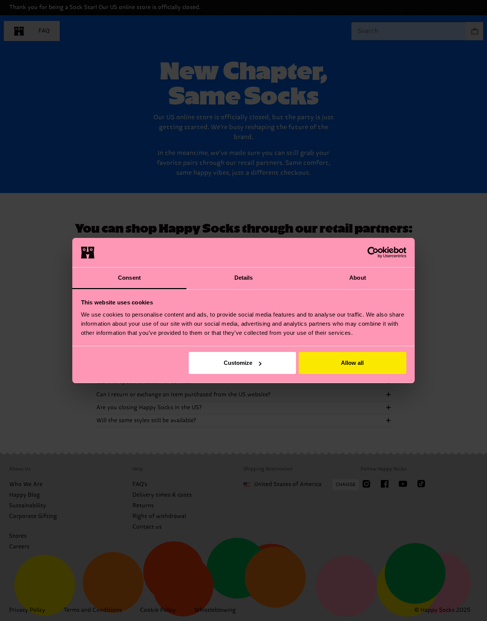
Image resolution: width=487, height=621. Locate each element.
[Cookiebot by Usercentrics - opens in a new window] (373, 252)
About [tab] (357, 277)
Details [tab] (243, 277)
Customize (238, 363)
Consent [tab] (129, 277)
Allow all (352, 363)
